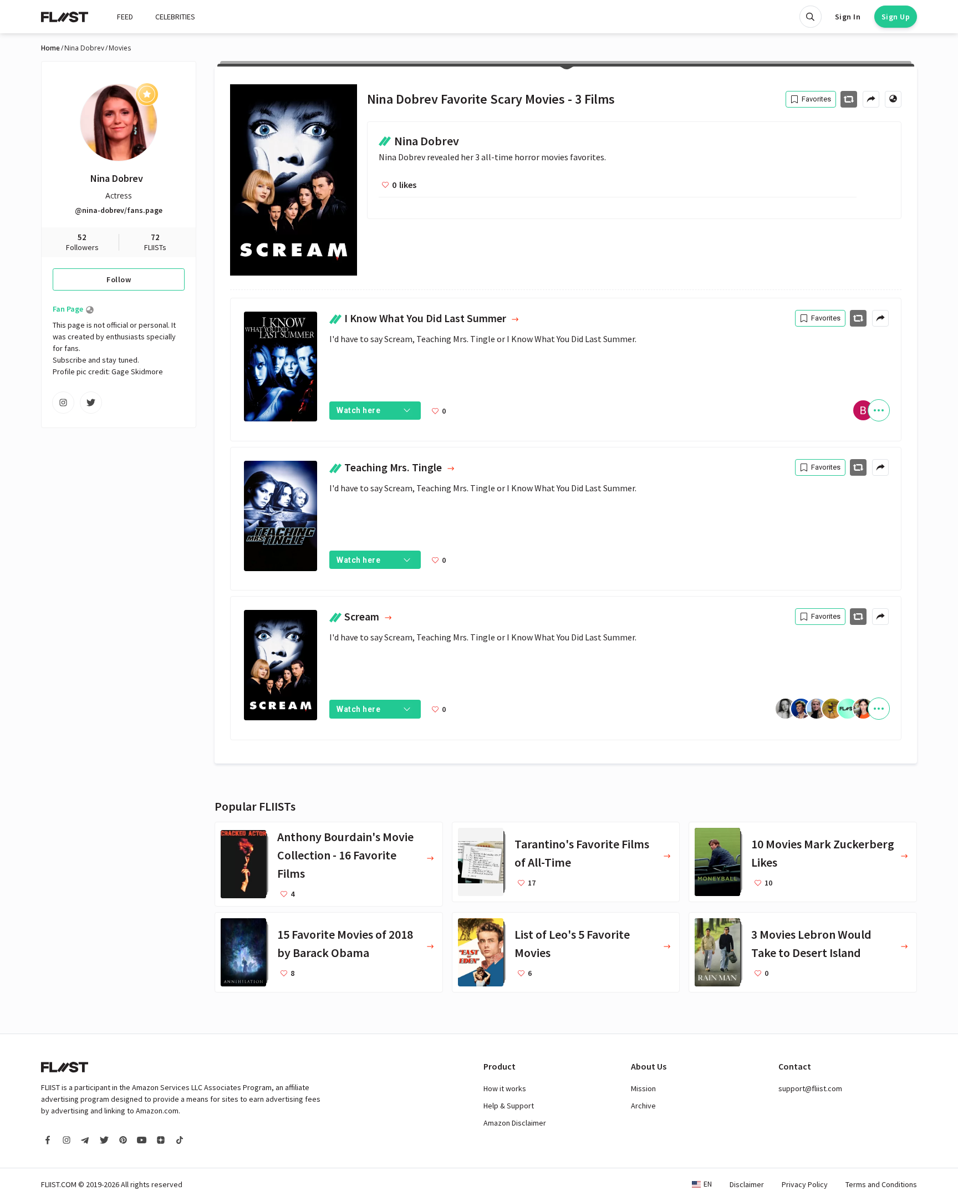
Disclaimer (747, 1184)
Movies (120, 48)
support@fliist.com (810, 1088)
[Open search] (810, 16)
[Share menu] (871, 99)
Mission (643, 1088)
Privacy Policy (805, 1184)
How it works (504, 1088)
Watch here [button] (358, 410)
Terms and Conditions (881, 1184)
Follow (118, 279)
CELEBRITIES (175, 17)
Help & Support (508, 1106)
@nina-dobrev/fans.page (118, 210)
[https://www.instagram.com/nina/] (63, 402)
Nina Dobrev (84, 48)
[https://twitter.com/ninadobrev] (91, 402)
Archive (643, 1106)
